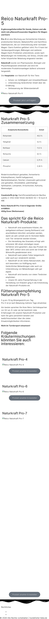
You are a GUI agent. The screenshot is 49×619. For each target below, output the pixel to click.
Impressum (13, 614)
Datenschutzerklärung (17, 611)
